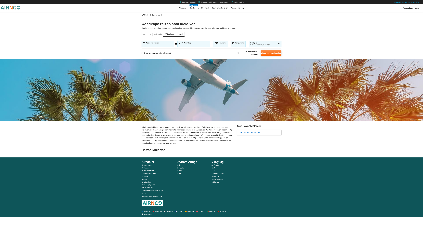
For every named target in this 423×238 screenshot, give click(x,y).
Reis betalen (146, 182)
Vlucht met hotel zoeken (271, 53)
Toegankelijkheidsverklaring (152, 196)
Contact (144, 179)
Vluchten (182, 8)
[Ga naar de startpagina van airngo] (10, 7)
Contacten (145, 168)
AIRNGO (145, 15)
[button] (147, 34)
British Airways (217, 179)
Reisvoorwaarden (148, 170)
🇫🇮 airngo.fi (179, 211)
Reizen (152, 15)
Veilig (179, 173)
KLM (213, 168)
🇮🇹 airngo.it (211, 211)
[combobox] (159, 45)
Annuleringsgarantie (149, 173)
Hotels (192, 8)
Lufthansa (215, 182)
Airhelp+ (145, 176)
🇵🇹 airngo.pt (221, 211)
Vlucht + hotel (203, 8)
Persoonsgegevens (148, 185)
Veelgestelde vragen (411, 8)
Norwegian (215, 176)
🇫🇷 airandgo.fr (147, 214)
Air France (215, 165)
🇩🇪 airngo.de (189, 211)
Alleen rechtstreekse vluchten (250, 53)
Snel (178, 165)
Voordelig (180, 170)
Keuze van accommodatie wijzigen (156, 53)
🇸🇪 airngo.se (146, 211)
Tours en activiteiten (220, 8)
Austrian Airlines (218, 173)
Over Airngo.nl (147, 165)
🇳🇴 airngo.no (157, 211)
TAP (213, 170)
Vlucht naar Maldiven (250, 132)
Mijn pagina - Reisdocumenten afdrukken (406, 2)
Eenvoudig (180, 168)
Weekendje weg (237, 8)
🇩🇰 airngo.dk (168, 211)
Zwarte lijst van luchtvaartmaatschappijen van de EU (152, 190)
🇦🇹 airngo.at (200, 211)
